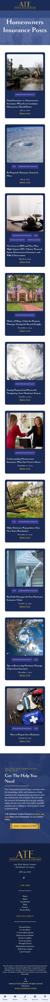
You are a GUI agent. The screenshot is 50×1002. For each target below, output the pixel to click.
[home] (25, 5)
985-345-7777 (25, 871)
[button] (15, 998)
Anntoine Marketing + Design (25, 988)
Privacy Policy (25, 910)
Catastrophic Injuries (25, 932)
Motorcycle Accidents (25, 935)
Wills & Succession (25, 949)
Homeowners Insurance (25, 946)
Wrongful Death (25, 943)
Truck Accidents (25, 940)
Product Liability (25, 938)
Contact (25, 907)
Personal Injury (25, 927)
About (24, 899)
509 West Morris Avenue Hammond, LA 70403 (25, 865)
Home (25, 896)
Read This (25, 113)
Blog (25, 904)
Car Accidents (24, 929)
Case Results (25, 901)
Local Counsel (25, 951)
